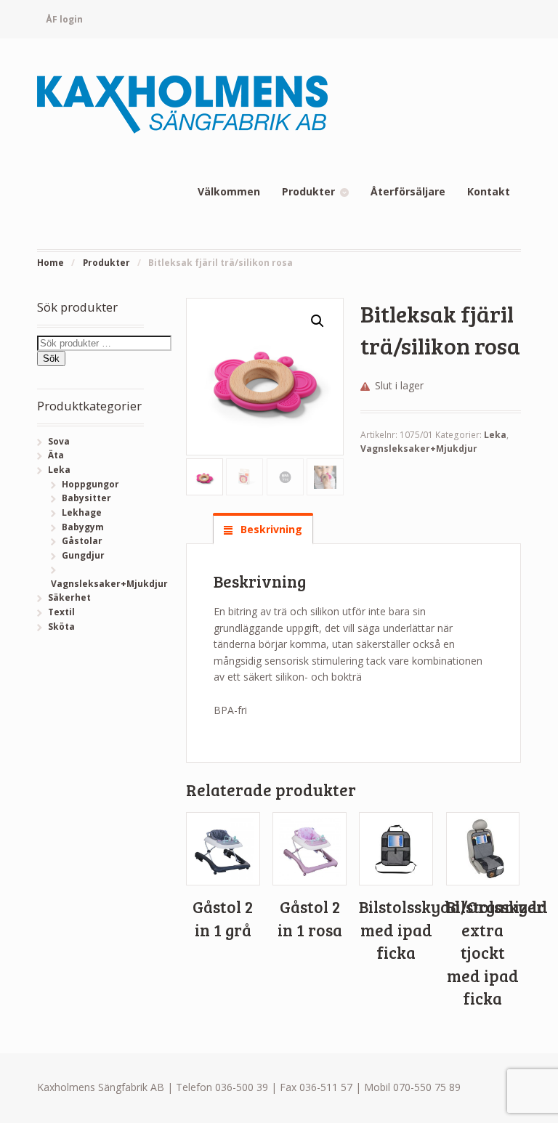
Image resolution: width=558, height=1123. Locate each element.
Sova (59, 441)
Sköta (61, 626)
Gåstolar (82, 541)
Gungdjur (83, 555)
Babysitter (86, 498)
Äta (56, 455)
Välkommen (229, 191)
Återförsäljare (408, 191)
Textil (61, 612)
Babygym (83, 527)
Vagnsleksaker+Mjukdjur (418, 448)
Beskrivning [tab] (270, 529)
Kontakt (488, 191)
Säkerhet (69, 597)
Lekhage (82, 512)
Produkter (308, 191)
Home (50, 262)
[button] (317, 321)
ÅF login (64, 19)
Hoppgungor (90, 484)
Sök (51, 358)
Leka (495, 435)
